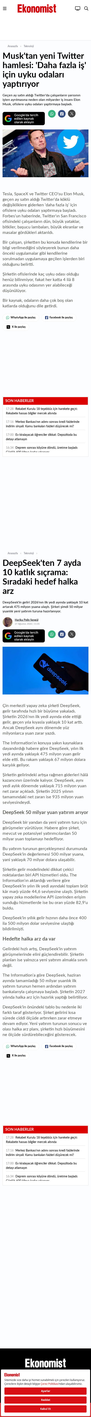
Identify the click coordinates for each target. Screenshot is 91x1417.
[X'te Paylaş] (72, 113)
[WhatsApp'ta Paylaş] (52, 114)
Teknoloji (29, 46)
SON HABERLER (19, 401)
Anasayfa (13, 46)
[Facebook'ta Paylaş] (62, 114)
